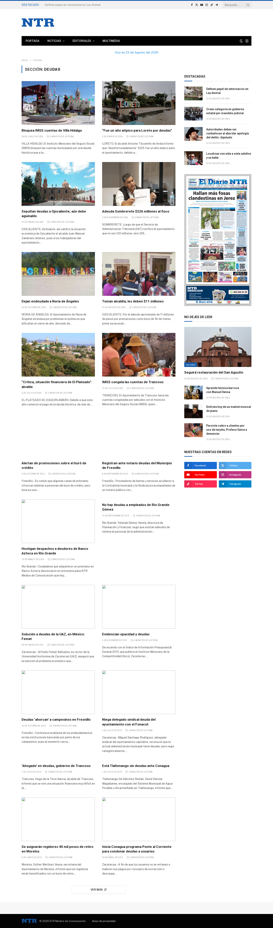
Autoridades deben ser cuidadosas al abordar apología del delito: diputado (227, 133)
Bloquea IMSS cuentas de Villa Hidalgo (52, 130)
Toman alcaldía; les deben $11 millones (133, 301)
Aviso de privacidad (104, 921)
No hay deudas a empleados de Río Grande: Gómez (136, 507)
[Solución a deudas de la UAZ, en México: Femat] (58, 607)
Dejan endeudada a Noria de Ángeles (51, 301)
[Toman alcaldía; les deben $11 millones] (138, 274)
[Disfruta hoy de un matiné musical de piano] (193, 411)
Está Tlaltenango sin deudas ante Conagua (135, 766)
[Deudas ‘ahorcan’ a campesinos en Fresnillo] (58, 692)
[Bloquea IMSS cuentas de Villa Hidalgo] (58, 103)
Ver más (97, 889)
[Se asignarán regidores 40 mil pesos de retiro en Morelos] (58, 819)
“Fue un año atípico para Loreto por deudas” (137, 130)
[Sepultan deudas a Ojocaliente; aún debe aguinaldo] (58, 184)
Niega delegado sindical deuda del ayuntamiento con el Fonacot (128, 721)
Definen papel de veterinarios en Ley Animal (227, 91)
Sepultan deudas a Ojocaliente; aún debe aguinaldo (54, 213)
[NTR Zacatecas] (38, 22)
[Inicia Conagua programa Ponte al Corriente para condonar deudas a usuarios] (138, 819)
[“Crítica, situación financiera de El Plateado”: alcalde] (58, 355)
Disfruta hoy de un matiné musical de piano (228, 408)
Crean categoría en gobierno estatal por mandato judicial (81, 4)
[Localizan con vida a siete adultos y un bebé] (193, 158)
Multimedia (111, 40)
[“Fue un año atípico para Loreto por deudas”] (138, 103)
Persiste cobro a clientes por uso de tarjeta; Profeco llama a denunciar (226, 429)
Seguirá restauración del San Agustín (213, 372)
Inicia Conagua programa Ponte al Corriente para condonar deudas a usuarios (136, 849)
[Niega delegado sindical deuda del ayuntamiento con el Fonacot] (138, 692)
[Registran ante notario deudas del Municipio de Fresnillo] (138, 435)
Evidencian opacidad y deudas (125, 634)
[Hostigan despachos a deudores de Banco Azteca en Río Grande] (58, 521)
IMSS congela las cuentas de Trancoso (133, 382)
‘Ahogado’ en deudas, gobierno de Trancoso (56, 766)
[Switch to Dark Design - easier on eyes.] (241, 40)
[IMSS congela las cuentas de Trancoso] (138, 355)
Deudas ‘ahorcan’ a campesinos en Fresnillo (56, 719)
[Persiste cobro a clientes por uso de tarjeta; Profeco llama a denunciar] (193, 430)
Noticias (54, 40)
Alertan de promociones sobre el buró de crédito (54, 465)
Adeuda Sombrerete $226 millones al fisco (136, 211)
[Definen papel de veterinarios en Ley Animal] (193, 93)
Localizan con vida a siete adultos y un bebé (228, 155)
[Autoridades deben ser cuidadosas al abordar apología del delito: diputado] (193, 134)
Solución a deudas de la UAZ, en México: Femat (53, 636)
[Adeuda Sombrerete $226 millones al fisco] (138, 184)
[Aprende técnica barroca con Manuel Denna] (193, 392)
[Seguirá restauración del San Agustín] (217, 347)
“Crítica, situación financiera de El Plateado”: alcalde (57, 384)
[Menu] (246, 40)
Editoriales (82, 40)
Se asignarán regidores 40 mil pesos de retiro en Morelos (57, 849)
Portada (32, 40)
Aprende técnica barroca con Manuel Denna (222, 390)
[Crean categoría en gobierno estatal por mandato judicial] (193, 114)
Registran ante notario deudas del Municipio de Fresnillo (137, 465)
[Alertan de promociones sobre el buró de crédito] (58, 435)
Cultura (190, 365)
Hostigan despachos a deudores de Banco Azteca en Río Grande (55, 551)
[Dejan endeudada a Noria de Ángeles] (58, 274)
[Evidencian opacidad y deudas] (138, 607)
